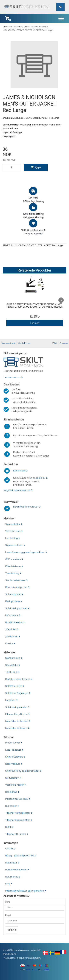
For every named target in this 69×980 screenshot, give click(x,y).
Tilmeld (11, 929)
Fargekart (10, 700)
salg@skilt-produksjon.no (17, 490)
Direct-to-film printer (16, 587)
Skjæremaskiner (14, 545)
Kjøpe (37, 167)
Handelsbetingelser (16, 869)
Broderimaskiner (14, 622)
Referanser (11, 862)
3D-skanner (11, 636)
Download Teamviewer (25, 506)
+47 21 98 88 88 (37, 478)
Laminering (11, 538)
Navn (7, 902)
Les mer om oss (12, 377)
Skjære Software (14, 756)
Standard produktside (25, 26)
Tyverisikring (12, 573)
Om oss (64, 343)
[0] (7, 18)
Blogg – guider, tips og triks (19, 855)
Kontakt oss (24, 343)
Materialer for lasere (16, 728)
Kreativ (9, 643)
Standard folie (12, 658)
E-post (8, 915)
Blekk (8, 827)
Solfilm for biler (13, 686)
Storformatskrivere (15, 580)
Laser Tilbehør (13, 749)
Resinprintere (12, 601)
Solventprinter (13, 594)
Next (61, 300)
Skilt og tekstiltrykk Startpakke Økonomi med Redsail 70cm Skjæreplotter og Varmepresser (34, 305)
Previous (8, 300)
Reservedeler (12, 763)
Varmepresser (13, 531)
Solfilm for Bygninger (16, 693)
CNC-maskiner (13, 559)
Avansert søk (8, 343)
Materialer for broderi (16, 721)
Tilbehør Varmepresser (17, 813)
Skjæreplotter (12, 524)
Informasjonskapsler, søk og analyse (24, 890)
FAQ (54, 343)
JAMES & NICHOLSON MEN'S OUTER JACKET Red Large (28, 28)
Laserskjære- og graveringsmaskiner (25, 552)
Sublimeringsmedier (16, 707)
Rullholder (11, 806)
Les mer (34, 323)
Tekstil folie (11, 672)
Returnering (11, 876)
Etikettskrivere (13, 566)
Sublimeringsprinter (16, 608)
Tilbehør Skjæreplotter (17, 820)
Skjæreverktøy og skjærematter (22, 770)
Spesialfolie (11, 665)
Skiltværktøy (12, 778)
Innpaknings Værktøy (16, 799)
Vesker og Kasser (14, 784)
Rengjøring (11, 792)
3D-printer (10, 629)
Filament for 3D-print (16, 714)
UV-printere (11, 615)
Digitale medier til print (17, 679)
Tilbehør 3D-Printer (15, 834)
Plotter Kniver (12, 742)
